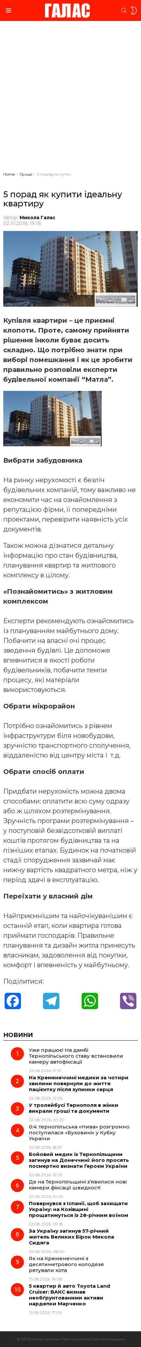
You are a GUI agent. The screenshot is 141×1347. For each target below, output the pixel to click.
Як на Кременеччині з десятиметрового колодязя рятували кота (66, 1264)
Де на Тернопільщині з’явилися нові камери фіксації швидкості (78, 1185)
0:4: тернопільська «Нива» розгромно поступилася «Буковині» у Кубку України (79, 1133)
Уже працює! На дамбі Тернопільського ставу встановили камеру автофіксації (76, 1056)
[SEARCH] (124, 10)
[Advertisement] (70, 98)
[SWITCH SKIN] (134, 10)
